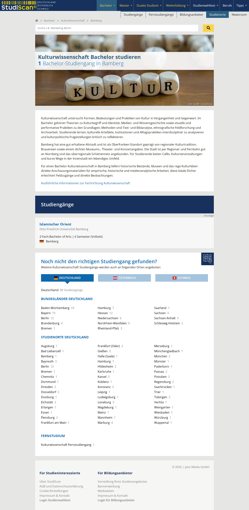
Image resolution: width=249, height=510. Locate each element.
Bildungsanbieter (191, 15)
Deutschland (70, 278)
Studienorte (217, 15)
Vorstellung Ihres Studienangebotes (122, 482)
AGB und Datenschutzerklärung (61, 486)
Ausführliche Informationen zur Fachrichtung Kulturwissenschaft (85, 183)
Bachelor (106, 5)
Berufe (227, 5)
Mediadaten (106, 491)
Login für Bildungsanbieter (116, 500)
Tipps (240, 5)
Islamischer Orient (55, 224)
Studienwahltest (204, 5)
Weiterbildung (176, 5)
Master (124, 5)
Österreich (127, 278)
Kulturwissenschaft (73, 20)
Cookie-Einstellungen (54, 491)
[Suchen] (208, 28)
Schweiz (184, 278)
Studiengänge (133, 15)
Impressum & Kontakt (55, 496)
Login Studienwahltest (55, 500)
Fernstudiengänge (161, 15)
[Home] (36, 20)
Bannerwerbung (109, 486)
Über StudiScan (50, 482)
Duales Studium (148, 5)
